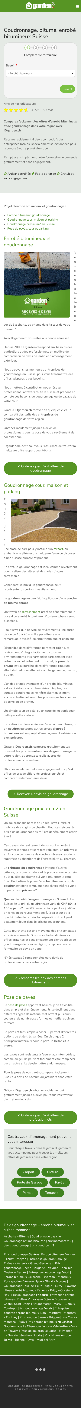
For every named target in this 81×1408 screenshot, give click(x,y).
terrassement (31, 612)
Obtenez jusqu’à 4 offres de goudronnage (40, 468)
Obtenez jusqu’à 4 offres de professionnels (40, 1117)
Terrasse (51, 1192)
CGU (34, 1389)
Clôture (52, 1172)
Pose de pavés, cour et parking (28, 229)
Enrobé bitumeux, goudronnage (28, 215)
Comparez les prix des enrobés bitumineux (40, 980)
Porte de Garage (29, 1182)
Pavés (59, 1182)
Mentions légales (53, 1389)
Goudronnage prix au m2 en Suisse (31, 224)
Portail (27, 1192)
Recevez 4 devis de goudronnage (40, 794)
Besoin (11, 65)
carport (58, 549)
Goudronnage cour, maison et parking (32, 220)
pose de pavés (17, 1005)
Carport (28, 1172)
